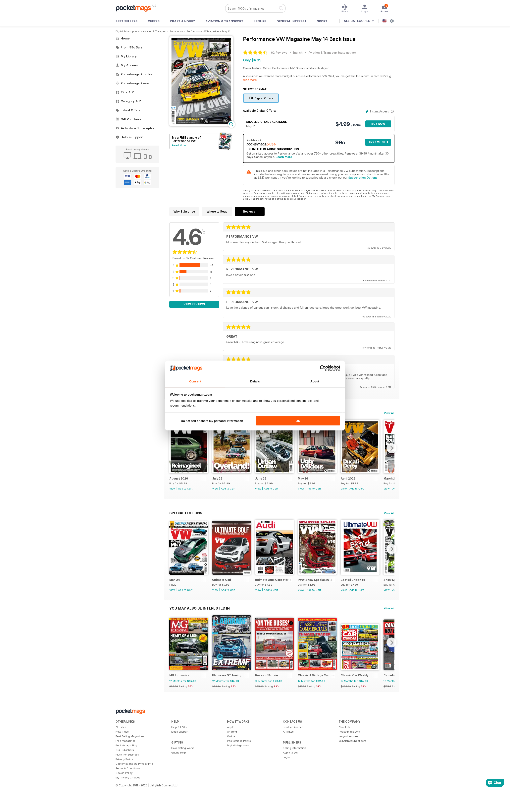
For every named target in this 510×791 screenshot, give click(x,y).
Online (231, 736)
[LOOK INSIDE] (201, 125)
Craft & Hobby (182, 21)
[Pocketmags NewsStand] (135, 8)
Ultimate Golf (221, 579)
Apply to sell (290, 752)
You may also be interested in (199, 608)
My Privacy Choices (128, 777)
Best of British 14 (353, 579)
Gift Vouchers (131, 119)
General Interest (292, 21)
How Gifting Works (182, 748)
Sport (322, 21)
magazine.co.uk (348, 736)
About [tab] (314, 381)
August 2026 (178, 478)
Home (125, 38)
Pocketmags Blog (126, 745)
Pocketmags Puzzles (136, 74)
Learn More (284, 157)
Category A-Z (131, 101)
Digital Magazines (238, 745)
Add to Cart (185, 488)
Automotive (176, 31)
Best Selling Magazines (130, 736)
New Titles (122, 731)
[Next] (391, 448)
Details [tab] (255, 381)
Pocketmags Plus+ (135, 83)
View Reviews (194, 304)
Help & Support (132, 137)
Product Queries (293, 727)
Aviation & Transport (224, 21)
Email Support (179, 731)
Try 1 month (378, 142)
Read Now (179, 145)
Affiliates (288, 731)
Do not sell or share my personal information (212, 420)
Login (286, 757)
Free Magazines (125, 740)
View (172, 488)
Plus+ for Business (127, 754)
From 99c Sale (131, 47)
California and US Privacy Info (134, 763)
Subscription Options (363, 177)
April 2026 (348, 478)
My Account (130, 65)
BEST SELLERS (126, 21)
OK (298, 420)
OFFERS (154, 21)
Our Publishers (125, 750)
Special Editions (185, 513)
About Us (344, 727)
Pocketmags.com (349, 731)
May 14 (226, 31)
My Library (129, 56)
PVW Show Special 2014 (315, 579)
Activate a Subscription (138, 128)
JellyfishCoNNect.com (352, 740)
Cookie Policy (124, 772)
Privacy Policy (124, 759)
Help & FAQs (179, 727)
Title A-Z (127, 92)
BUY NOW (378, 123)
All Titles (121, 727)
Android (232, 731)
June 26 (261, 478)
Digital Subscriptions (128, 31)
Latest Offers (130, 110)
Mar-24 (174, 579)
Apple (230, 727)
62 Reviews (279, 52)
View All (389, 413)
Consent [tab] (195, 381)
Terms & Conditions (128, 768)
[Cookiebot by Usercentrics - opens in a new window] (322, 368)
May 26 (303, 478)
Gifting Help (178, 752)
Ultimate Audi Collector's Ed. (273, 579)
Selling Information (294, 748)
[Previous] (172, 448)
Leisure (260, 21)
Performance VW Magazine (203, 31)
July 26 (217, 478)
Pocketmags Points (239, 740)
